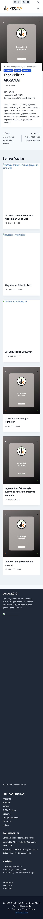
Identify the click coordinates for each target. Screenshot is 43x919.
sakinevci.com (21, 912)
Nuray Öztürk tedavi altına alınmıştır (8, 138)
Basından (8, 70)
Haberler (27, 70)
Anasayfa (7, 799)
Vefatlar (6, 806)
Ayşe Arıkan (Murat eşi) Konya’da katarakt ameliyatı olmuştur (20, 491)
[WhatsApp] (15, 2)
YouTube (8, 888)
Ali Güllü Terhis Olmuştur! (18, 352)
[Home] (4, 66)
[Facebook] (24, 2)
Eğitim (17, 70)
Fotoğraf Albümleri (11, 818)
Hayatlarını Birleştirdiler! (18, 285)
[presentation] (21, 187)
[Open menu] (38, 8)
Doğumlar (7, 814)
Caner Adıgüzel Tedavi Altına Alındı (18, 838)
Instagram (8, 885)
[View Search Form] (38, 2)
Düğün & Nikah (9, 810)
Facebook (8, 882)
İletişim (6, 825)
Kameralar (7, 821)
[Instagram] (19, 2)
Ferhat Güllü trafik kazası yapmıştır (32, 136)
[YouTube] (28, 2)
